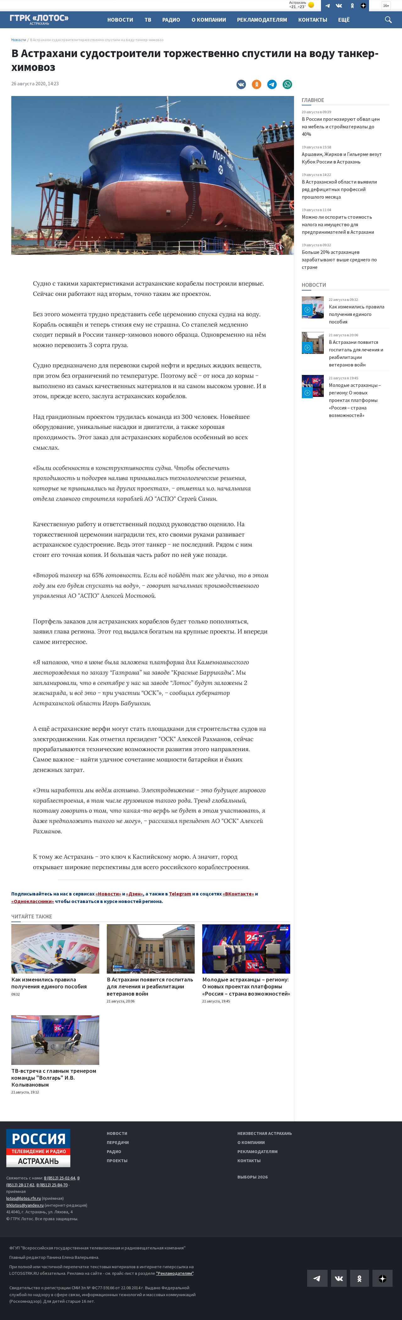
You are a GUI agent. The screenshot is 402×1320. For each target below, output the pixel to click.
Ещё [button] (344, 19)
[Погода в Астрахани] (302, 5)
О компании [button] (209, 19)
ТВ (147, 19)
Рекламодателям (262, 19)
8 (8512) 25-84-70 (52, 1185)
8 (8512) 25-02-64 (59, 1178)
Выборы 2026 (252, 1177)
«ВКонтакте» (238, 893)
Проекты (117, 1160)
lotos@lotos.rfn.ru (23, 1198)
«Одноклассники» (32, 901)
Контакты (312, 19)
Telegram (180, 893)
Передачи (118, 1142)
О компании (251, 1142)
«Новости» (108, 893)
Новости (120, 19)
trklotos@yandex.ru (25, 1205)
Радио (171, 19)
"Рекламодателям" (174, 1273)
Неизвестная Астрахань (264, 1133)
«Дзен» (134, 893)
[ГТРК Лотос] (39, 21)
